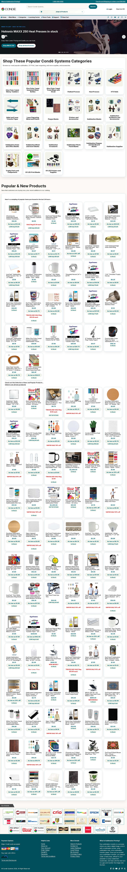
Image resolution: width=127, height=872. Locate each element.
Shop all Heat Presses (26, 45)
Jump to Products (62, 12)
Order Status (45, 850)
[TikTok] (119, 868)
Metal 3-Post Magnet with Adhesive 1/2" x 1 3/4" (72, 535)
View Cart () (120, 9)
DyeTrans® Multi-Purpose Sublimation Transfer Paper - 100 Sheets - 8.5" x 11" (13, 247)
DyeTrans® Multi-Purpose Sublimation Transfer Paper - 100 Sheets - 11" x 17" (72, 340)
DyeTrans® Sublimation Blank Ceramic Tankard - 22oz (33, 217)
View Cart (65, 17)
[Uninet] (88, 829)
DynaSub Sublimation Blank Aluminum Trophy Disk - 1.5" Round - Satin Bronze (113, 402)
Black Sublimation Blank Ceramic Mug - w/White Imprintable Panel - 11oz (53, 466)
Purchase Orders (76, 854)
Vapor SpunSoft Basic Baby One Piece (112, 500)
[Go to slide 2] (60, 52)
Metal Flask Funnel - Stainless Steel (111, 303)
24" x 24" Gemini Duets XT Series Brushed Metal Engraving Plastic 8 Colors (33, 368)
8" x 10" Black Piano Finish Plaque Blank (72, 693)
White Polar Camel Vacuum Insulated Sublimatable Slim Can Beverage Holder (13, 501)
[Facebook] (110, 868)
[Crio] (57, 812)
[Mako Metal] (94, 821)
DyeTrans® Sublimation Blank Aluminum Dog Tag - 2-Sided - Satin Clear (112, 568)
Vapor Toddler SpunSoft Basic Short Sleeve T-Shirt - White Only (93, 596)
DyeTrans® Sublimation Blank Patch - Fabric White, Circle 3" (73, 434)
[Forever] (119, 812)
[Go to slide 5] (66, 52)
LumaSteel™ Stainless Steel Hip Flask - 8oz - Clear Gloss (92, 247)
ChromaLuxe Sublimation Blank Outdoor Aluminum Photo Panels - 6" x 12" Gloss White (13, 217)
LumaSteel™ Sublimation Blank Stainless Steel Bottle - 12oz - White (34, 276)
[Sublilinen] (51, 829)
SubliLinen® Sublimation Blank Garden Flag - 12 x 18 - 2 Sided (53, 304)
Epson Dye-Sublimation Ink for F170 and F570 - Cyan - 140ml (73, 304)
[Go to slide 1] (59, 52)
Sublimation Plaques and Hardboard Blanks (94, 145)
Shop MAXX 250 (8, 45)
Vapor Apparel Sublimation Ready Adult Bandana (32, 535)
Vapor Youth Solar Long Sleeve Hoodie (73, 401)
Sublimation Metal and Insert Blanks (33, 145)
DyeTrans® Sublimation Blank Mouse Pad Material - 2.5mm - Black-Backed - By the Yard (112, 217)
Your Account (45, 848)
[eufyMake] (106, 812)
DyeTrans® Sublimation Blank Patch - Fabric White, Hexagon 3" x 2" (53, 535)
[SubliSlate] (76, 829)
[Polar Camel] (118, 821)
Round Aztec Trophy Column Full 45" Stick (53, 339)
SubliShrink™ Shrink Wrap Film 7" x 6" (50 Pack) (112, 535)
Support (56, 17)
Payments (44, 854)
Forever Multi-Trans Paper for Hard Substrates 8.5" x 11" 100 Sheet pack (111, 340)
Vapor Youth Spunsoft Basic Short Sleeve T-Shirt (92, 658)
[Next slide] (124, 37)
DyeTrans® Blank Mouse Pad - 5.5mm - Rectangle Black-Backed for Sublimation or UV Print (113, 754)
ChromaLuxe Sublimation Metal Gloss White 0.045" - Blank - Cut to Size (93, 630)
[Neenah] (106, 821)
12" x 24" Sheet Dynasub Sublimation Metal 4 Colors (13, 630)
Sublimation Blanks (94, 119)
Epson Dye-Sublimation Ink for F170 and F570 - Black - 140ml (13, 304)
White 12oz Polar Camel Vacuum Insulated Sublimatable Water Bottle (14, 723)
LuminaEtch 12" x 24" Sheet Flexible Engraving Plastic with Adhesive (92, 568)
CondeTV (44, 852)
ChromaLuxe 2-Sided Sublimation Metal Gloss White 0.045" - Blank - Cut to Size (73, 754)
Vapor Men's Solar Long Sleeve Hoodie (33, 753)
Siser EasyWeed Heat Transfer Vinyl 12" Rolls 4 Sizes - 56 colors (33, 402)
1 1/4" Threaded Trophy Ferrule (112, 275)
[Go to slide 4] (64, 52)
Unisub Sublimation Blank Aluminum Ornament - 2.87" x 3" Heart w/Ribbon (53, 247)
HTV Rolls (114, 92)
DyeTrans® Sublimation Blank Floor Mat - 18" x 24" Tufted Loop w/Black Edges (112, 694)
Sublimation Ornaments (53, 145)
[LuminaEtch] (82, 821)
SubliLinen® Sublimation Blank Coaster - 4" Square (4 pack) (34, 694)
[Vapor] (112, 829)
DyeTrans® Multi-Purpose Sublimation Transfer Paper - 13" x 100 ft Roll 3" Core (72, 217)
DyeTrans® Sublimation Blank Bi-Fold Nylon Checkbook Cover (33, 723)
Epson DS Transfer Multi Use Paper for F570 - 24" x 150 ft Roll (33, 434)
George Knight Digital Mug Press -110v (92, 753)
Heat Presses (94, 92)
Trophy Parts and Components (12, 171)
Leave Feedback (75, 848)
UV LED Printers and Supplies (53, 171)
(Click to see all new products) (15, 385)
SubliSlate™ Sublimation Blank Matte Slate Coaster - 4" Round (53, 568)
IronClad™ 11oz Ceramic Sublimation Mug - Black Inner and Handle (113, 630)
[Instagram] (113, 868)
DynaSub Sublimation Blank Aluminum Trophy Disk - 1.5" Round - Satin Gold (14, 535)
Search (92, 6)
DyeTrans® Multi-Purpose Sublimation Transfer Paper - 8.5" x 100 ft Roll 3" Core (92, 276)
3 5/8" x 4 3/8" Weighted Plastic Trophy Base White (91, 217)
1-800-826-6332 (58, 1)
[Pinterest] (122, 868)
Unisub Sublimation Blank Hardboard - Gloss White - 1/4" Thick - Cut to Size (53, 785)
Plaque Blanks (53, 119)
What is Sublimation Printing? (10, 1)
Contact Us (74, 846)
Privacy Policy (75, 856)
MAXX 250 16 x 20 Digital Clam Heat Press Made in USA (92, 694)
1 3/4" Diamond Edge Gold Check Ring (112, 246)
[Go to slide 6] (67, 52)
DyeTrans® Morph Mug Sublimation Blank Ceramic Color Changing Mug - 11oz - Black (53, 217)
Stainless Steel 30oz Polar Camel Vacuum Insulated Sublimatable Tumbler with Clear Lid (33, 568)
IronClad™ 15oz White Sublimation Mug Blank (53, 275)
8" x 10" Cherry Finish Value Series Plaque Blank (13, 754)
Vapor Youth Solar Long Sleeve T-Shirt (53, 722)
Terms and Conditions (48, 856)
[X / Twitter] (125, 868)
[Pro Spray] (14, 829)
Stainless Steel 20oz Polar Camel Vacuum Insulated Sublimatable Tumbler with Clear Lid (92, 723)
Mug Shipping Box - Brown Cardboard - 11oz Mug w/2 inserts (54, 402)
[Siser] (27, 829)
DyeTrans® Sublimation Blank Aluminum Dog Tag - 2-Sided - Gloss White (112, 658)
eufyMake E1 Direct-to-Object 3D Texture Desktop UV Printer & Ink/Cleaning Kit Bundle (73, 466)
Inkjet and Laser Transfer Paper (12, 118)
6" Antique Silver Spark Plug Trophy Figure (92, 339)
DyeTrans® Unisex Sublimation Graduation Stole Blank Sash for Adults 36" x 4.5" (33, 466)
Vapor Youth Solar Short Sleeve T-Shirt (14, 465)
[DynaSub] (82, 812)
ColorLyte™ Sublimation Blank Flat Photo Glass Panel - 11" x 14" (13, 340)
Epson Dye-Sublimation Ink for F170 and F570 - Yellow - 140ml (73, 630)
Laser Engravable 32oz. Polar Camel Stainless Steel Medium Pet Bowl (33, 596)
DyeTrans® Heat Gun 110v (52, 596)
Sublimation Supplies (115, 146)
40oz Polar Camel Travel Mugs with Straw (53, 90)
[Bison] (20, 812)
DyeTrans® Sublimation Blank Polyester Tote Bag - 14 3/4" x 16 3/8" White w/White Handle (33, 658)
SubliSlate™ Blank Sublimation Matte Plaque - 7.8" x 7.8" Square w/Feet (12, 402)
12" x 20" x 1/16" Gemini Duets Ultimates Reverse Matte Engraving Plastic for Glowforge (54, 754)
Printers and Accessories (73, 118)
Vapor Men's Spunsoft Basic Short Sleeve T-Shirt (72, 596)
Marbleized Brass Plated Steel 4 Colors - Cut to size (92, 501)
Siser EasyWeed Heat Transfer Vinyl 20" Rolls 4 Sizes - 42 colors (73, 501)
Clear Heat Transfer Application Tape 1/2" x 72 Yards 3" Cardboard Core (14, 368)
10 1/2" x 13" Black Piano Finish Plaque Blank (111, 723)
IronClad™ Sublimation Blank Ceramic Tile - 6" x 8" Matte (13, 276)
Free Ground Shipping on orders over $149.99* (111, 1)
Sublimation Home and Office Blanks (12, 145)
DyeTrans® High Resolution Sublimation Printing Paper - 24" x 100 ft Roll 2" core (92, 304)
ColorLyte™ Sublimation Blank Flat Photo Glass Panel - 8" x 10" (13, 568)
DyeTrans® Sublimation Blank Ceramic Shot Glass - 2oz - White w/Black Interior (92, 785)
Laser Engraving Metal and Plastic (32, 118)
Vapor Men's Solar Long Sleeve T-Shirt (53, 433)
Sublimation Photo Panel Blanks (74, 145)
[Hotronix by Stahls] (33, 821)
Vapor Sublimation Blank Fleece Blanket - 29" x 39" (113, 596)
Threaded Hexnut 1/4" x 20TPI (73, 275)
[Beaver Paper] (8, 812)
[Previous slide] (3, 37)
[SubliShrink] (63, 829)
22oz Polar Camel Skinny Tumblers (12, 91)
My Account (74, 852)
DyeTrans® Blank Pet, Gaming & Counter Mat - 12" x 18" (14, 785)
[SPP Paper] (39, 829)
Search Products (76, 844)
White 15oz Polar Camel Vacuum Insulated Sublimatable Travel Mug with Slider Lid (33, 340)
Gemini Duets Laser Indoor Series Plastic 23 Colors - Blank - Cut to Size (112, 466)
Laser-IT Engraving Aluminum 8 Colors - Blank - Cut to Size (32, 785)
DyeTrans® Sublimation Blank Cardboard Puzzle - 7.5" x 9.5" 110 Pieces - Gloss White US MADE (113, 434)
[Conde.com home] (9, 9)
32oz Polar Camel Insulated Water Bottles (32, 90)
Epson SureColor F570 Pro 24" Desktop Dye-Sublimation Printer (53, 501)
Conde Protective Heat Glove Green (92, 433)
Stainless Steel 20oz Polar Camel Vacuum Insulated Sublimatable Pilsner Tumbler (72, 568)
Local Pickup (74, 850)
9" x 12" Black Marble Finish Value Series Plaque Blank (72, 785)
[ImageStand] (45, 821)
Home (4, 17)
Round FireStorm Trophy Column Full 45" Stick (92, 402)
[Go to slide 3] (62, 52)
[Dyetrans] (70, 812)
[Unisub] (100, 829)
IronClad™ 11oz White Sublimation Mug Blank (92, 534)
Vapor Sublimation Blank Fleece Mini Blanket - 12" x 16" (34, 501)
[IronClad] (57, 821)
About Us (44, 846)
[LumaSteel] (69, 821)
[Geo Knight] (21, 821)
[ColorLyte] (45, 812)
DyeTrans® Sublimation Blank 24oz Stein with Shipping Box (33, 304)
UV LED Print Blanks (32, 172)
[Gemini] (8, 821)
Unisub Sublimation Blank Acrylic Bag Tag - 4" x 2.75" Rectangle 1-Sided (14, 658)
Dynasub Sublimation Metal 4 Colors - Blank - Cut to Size (73, 247)
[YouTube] (116, 868)
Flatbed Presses (74, 92)
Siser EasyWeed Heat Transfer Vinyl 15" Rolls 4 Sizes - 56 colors (92, 466)
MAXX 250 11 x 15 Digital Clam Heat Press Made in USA (53, 658)
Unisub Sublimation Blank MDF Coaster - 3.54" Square (32, 247)
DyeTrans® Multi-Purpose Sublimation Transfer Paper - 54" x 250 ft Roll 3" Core (33, 630)
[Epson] (94, 812)
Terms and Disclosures (8, 860)
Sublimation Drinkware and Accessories (114, 117)
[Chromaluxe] (33, 812)
